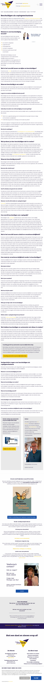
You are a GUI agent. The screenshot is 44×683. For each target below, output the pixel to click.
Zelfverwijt (3, 203)
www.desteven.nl (32, 426)
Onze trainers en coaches (33, 653)
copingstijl (11, 217)
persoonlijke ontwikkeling (8, 11)
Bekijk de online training (9, 448)
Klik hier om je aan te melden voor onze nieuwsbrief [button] (22, 610)
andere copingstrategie (11, 317)
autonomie (16, 11)
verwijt (9, 71)
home (2, 11)
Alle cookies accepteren (36, 678)
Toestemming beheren (25, 678)
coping (28, 11)
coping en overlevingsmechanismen (32, 18)
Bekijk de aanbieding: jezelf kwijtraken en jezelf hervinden (22, 517)
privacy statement (11, 681)
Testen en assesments (33, 655)
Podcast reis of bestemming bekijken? (33, 663)
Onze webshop (33, 658)
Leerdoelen (33, 660)
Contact (22, 591)
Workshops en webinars (33, 657)
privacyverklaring (30, 615)
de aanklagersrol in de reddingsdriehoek (26, 131)
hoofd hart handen (22, 11)
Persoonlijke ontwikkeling (33, 662)
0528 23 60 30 (25, 3)
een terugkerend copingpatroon (19, 154)
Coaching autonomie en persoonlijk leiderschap (15, 355)
